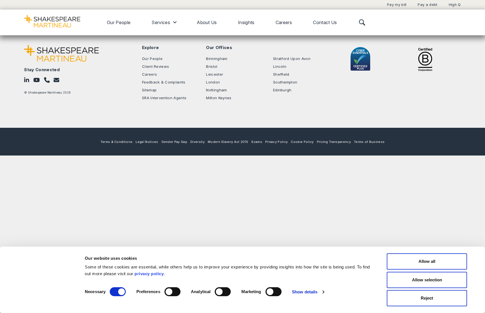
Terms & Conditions (116, 142)
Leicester (214, 74)
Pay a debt (427, 5)
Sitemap (149, 90)
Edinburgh (282, 90)
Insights (246, 22)
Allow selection (427, 279)
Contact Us (325, 22)
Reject (427, 298)
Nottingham (216, 90)
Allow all (426, 261)
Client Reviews (155, 66)
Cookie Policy (302, 142)
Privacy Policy (276, 142)
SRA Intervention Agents (164, 98)
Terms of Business (369, 142)
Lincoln (279, 66)
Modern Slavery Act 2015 (228, 142)
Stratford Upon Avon (291, 58)
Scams (256, 142)
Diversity (197, 142)
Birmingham (216, 58)
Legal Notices (147, 142)
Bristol (211, 66)
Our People (119, 22)
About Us (207, 22)
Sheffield (281, 74)
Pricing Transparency (334, 142)
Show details (304, 291)
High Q (455, 5)
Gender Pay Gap (174, 142)
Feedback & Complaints (164, 82)
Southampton (285, 82)
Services (161, 22)
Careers (284, 22)
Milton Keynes (218, 98)
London (213, 82)
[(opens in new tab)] (425, 59)
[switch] (172, 291)
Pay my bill (397, 5)
